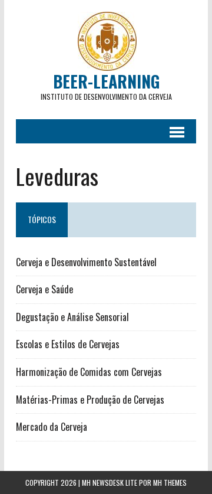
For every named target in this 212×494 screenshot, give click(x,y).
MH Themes (170, 482)
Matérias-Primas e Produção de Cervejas (90, 399)
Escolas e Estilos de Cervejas (68, 344)
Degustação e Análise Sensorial (72, 317)
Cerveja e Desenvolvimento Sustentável (86, 262)
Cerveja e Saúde (44, 289)
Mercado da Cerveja (51, 427)
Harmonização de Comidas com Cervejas (89, 372)
